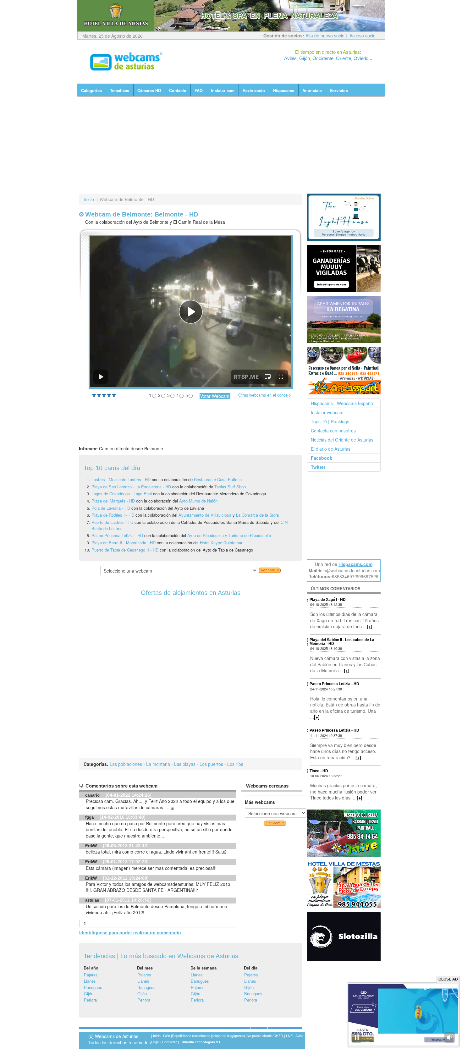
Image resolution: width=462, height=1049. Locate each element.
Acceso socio (362, 35)
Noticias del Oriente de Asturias (342, 440)
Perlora (90, 1000)
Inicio (89, 199)
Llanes (90, 981)
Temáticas (119, 90)
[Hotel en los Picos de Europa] (344, 884)
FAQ (199, 90)
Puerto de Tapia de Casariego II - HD (124, 550)
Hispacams (283, 90)
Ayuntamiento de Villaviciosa (205, 515)
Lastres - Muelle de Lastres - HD (121, 479)
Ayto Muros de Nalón (198, 501)
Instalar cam (222, 90)
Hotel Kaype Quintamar (221, 543)
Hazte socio (254, 90)
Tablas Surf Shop (230, 487)
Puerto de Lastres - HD (112, 522)
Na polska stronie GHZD (265, 1035)
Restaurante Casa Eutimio (218, 479)
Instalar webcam (327, 412)
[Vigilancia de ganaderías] (344, 268)
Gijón (88, 994)
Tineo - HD (319, 771)
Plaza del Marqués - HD (113, 501)
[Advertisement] (231, 145)
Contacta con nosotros (333, 430)
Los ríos (235, 764)
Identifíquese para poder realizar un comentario (130, 932)
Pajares (91, 975)
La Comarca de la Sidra (257, 515)
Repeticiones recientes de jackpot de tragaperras (208, 1035)
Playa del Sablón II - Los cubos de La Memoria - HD (342, 641)
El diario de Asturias (330, 449)
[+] (369, 626)
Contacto (177, 90)
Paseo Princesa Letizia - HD (117, 535)
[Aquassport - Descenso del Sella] (344, 371)
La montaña (158, 764)
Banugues (93, 987)
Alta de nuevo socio (324, 35)
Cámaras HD (149, 90)
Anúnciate (312, 90)
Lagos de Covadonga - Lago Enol (122, 494)
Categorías (91, 90)
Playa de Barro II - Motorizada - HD (123, 543)
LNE (289, 1035)
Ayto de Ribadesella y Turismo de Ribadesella (229, 535)
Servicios (339, 90)
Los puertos (211, 764)
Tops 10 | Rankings (330, 421)
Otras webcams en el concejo (264, 395)
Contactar (169, 1042)
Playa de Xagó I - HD (328, 599)
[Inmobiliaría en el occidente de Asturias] (344, 217)
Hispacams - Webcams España (342, 403)
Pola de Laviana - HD (110, 508)
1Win (166, 1035)
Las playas (184, 764)
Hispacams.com (355, 564)
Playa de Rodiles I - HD (112, 515)
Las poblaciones (126, 764)
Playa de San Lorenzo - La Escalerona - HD (131, 487)
